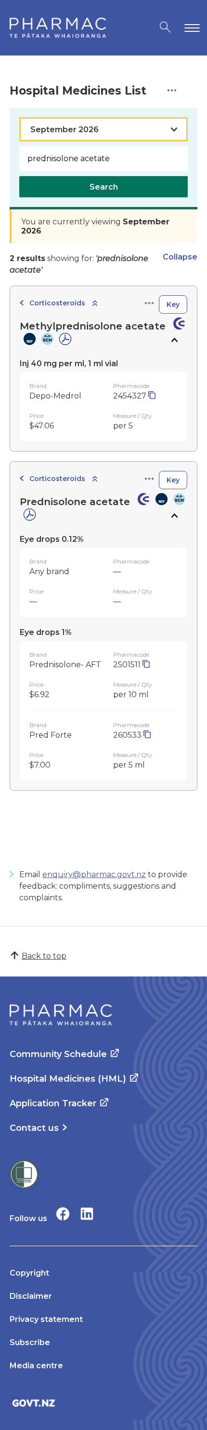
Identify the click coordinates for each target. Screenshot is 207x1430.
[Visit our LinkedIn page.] (86, 1213)
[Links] (149, 303)
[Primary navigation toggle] (190, 28)
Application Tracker (53, 1103)
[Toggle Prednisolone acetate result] (174, 516)
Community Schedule (58, 1054)
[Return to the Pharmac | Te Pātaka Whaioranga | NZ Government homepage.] (58, 28)
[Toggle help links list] (172, 90)
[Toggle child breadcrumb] (95, 303)
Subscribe (30, 1342)
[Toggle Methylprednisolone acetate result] (174, 340)
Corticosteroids (57, 303)
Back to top (44, 956)
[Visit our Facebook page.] (62, 1213)
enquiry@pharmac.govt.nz (94, 874)
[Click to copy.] (151, 395)
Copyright (29, 1273)
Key (173, 304)
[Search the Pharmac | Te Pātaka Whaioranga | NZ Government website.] (165, 28)
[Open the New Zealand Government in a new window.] (103, 1402)
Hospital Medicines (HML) (68, 1078)
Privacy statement (46, 1319)
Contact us (34, 1128)
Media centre (36, 1365)
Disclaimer (31, 1296)
